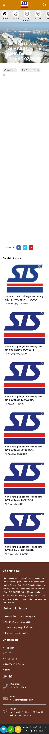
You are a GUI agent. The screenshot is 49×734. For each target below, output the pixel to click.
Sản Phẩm (38, 18)
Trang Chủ (4, 18)
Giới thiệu (16, 18)
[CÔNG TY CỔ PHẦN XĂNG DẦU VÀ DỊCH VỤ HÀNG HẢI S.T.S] (25, 5)
